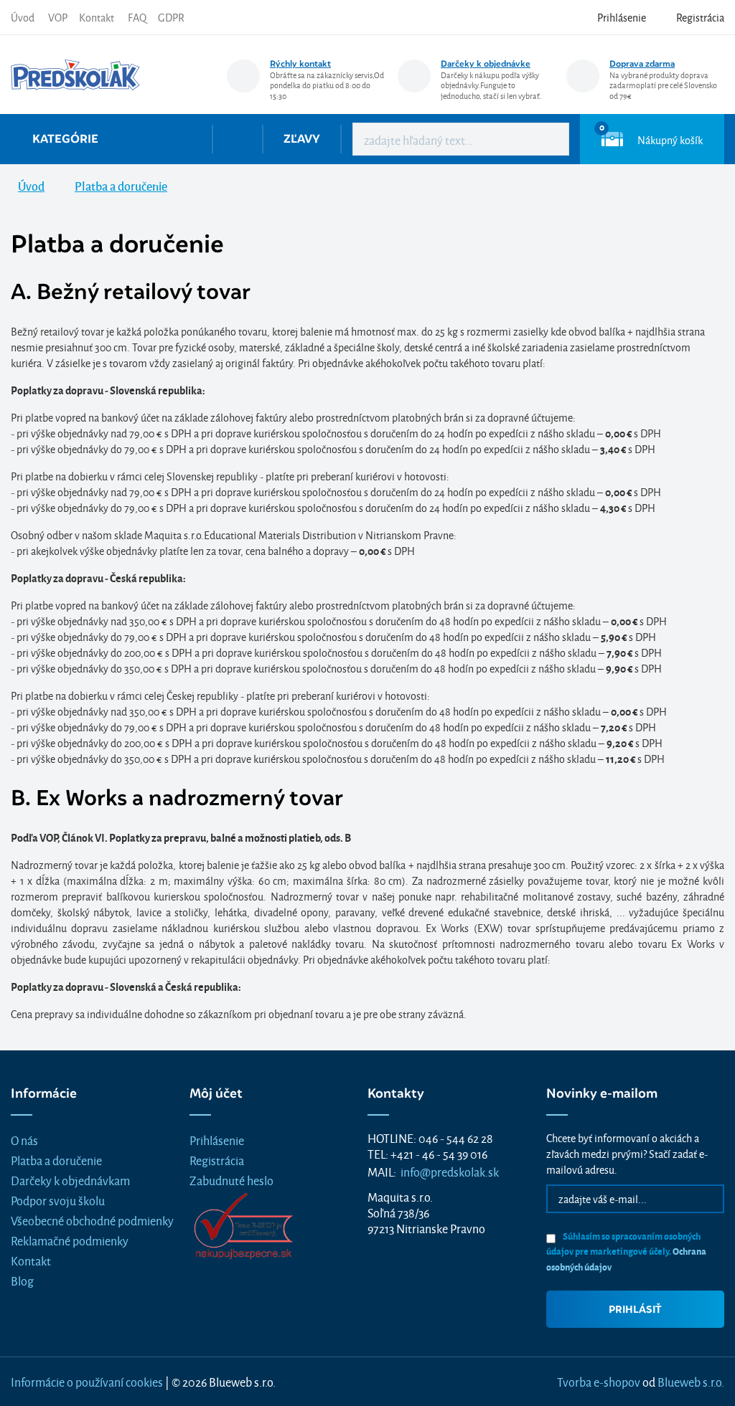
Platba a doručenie (56, 1160)
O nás (24, 1140)
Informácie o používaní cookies (87, 1381)
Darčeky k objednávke (485, 63)
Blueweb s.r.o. (690, 1381)
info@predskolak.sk (450, 1171)
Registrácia (216, 1160)
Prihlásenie (216, 1140)
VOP (57, 17)
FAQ (137, 17)
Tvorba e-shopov (598, 1381)
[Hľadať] (547, 139)
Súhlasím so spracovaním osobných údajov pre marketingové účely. (626, 1251)
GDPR (171, 17)
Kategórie (65, 138)
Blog (22, 1280)
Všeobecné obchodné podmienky (92, 1220)
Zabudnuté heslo (231, 1180)
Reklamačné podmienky (69, 1240)
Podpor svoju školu (58, 1200)
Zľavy (302, 138)
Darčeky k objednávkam (70, 1180)
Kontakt (96, 17)
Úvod (22, 17)
